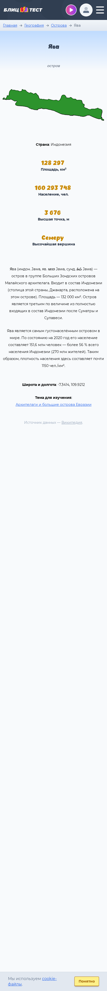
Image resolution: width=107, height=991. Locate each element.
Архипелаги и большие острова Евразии (54, 404)
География (34, 25)
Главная (10, 25)
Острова (59, 25)
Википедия (71, 422)
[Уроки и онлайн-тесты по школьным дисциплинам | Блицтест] (23, 10)
